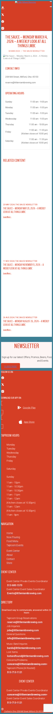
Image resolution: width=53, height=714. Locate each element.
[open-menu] (51, 1)
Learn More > (7, 216)
